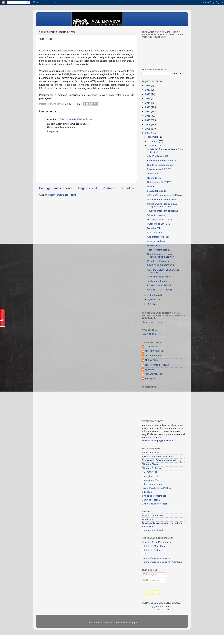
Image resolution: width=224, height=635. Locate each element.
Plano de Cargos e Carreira (156, 558)
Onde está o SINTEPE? (159, 182)
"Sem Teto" (153, 173)
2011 (148, 116)
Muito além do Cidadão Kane (162, 199)
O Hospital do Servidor (159, 277)
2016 (148, 94)
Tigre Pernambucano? (158, 250)
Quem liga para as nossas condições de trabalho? (160, 255)
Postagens (151, 574)
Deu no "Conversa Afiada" (160, 219)
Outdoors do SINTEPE (158, 224)
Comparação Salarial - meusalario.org (161, 460)
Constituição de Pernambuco (157, 542)
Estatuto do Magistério (153, 546)
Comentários (152, 580)
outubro (152, 145)
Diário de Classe (150, 464)
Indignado (147, 492)
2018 (148, 85)
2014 (148, 103)
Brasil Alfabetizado (156, 191)
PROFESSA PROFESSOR (160, 265)
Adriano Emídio (153, 355)
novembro (153, 141)
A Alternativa (151, 346)
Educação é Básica (151, 480)
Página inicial (87, 188)
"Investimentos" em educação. (163, 211)
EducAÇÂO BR (149, 472)
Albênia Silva (151, 360)
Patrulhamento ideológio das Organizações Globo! (162, 205)
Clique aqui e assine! (152, 322)
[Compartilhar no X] (90, 104)
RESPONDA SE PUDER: (159, 285)
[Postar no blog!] (87, 104)
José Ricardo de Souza (157, 365)
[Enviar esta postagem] (78, 104)
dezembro (153, 137)
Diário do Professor (152, 468)
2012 (148, 111)
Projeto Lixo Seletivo (152, 515)
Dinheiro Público (155, 228)
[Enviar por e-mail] (84, 104)
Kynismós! (150, 369)
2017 (148, 90)
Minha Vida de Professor (154, 504)
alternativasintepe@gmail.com (157, 440)
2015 (148, 98)
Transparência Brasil (152, 530)
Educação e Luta (150, 476)
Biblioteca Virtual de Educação (157, 456)
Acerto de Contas (151, 452)
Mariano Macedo (153, 374)
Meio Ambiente (155, 232)
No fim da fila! (154, 178)
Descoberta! (153, 245)
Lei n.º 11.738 (149, 334)
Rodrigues (150, 378)
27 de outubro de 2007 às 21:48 (75, 119)
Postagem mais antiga (118, 188)
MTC (144, 507)
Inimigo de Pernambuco (154, 496)
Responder (53, 131)
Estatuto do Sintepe (152, 550)
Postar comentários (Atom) (62, 195)
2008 (148, 129)
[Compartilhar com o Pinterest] (97, 104)
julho (150, 304)
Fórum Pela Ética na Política (156, 488)
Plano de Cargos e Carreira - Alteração (162, 562)
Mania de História (151, 500)
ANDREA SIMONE (154, 351)
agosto (151, 299)
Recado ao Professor (158, 261)
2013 (148, 107)
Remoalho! (147, 519)
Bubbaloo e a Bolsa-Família (161, 160)
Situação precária (156, 215)
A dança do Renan (156, 241)
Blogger (133, 622)
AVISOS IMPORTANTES (159, 289)
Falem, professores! (152, 484)
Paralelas (146, 511)
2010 (148, 120)
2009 (148, 124)
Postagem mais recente (55, 188)
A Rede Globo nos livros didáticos (164, 195)
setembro (153, 295)
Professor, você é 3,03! (159, 169)
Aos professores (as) (158, 237)
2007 (148, 133)
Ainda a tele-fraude (157, 281)
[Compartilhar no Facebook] (94, 104)
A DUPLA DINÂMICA (157, 156)
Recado (151, 186)
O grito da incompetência (160, 165)
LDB (144, 554)
